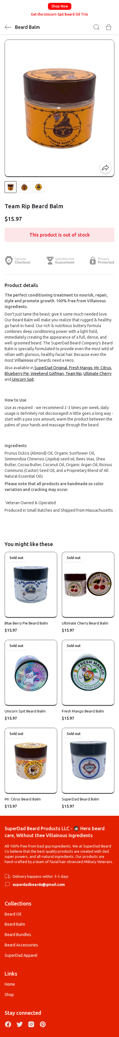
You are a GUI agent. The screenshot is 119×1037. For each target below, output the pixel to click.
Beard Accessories (21, 945)
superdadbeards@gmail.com (39, 884)
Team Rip (73, 373)
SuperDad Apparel (21, 955)
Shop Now (59, 6)
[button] (10, 187)
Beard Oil (13, 914)
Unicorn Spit (22, 379)
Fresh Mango (80, 367)
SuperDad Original (50, 367)
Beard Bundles (18, 934)
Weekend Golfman (47, 373)
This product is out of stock (59, 234)
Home (10, 984)
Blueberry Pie (17, 373)
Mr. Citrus (102, 367)
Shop (9, 994)
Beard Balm (15, 924)
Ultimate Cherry (97, 373)
